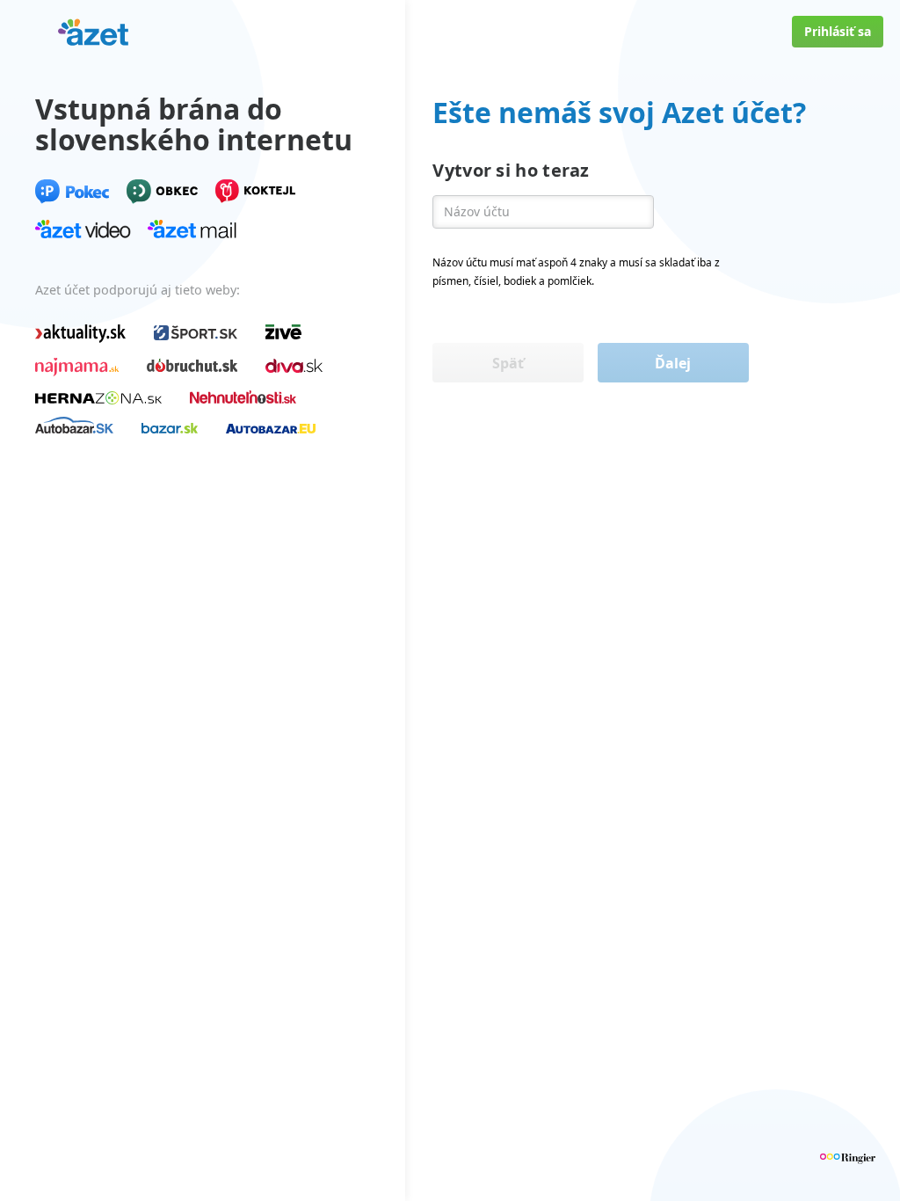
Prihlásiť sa (837, 31)
